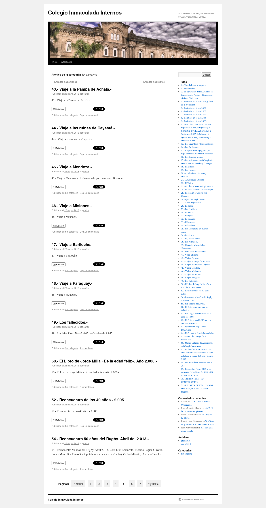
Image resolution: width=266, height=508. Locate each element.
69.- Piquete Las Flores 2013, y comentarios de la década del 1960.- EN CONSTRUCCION (197, 372)
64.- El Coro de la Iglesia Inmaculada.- (197, 332)
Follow (61, 109)
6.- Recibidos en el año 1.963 (193, 111)
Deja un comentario (89, 115)
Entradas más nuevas (155, 81)
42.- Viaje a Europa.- (190, 257)
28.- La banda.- (187, 205)
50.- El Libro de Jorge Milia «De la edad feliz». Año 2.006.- (104, 361)
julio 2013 (185, 440)
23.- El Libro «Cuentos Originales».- (197, 186)
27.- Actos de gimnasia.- (191, 202)
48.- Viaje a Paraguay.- (72, 283)
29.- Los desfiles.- (189, 209)
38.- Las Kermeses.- (190, 241)
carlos (86, 93)
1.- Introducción (188, 88)
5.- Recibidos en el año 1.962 (193, 107)
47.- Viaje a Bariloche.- (72, 244)
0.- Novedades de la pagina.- (193, 85)
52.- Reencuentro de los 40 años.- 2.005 (88, 399)
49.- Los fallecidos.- (70, 322)
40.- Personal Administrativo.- (194, 251)
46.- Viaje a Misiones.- (72, 205)
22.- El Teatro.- (187, 182)
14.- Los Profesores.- (190, 147)
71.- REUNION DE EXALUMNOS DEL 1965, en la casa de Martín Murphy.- (197, 388)
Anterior (78, 484)
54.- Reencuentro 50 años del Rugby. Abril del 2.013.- (100, 438)
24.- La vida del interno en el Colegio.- (197, 189)
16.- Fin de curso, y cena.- (192, 156)
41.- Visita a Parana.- (190, 254)
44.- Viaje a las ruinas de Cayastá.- (83, 127)
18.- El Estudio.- (188, 166)
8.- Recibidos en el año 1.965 (193, 117)
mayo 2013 (186, 443)
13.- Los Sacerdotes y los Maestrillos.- (197, 143)
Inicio (55, 61)
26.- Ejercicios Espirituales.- (193, 199)
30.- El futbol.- (187, 212)
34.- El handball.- (188, 225)
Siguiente (153, 484)
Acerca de (66, 61)
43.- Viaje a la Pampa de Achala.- (81, 89)
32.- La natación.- (188, 218)
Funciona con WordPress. (193, 499)
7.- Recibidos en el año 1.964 (193, 114)
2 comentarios (87, 386)
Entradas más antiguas (64, 81)
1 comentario (86, 348)
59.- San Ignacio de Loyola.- (193, 303)
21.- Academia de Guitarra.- (193, 179)
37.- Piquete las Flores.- (191, 238)
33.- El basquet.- (188, 222)
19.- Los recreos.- (188, 169)
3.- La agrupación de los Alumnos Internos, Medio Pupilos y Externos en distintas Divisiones (197, 94)
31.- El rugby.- (187, 215)
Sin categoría (71, 115)
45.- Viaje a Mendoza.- (72, 166)
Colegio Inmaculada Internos (85, 12)
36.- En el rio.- (187, 235)
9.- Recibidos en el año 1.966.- (194, 120)
